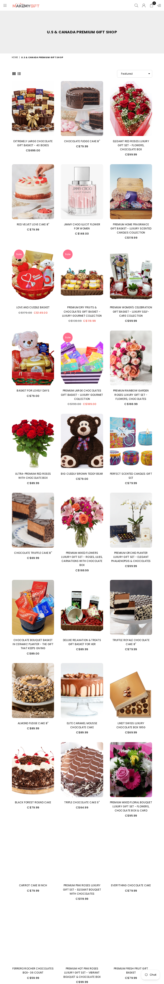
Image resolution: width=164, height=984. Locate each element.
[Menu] (5, 5)
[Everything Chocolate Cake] (131, 852)
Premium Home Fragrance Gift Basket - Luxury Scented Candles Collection (130, 228)
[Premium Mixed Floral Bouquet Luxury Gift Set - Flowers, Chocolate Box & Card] (131, 769)
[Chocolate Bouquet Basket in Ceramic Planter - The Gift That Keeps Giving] (33, 607)
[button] (151, 5)
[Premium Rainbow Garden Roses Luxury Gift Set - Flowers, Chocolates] (131, 358)
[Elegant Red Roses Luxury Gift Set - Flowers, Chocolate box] (131, 108)
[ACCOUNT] (144, 5)
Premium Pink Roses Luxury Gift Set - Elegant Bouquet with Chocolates (82, 889)
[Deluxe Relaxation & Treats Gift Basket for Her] (82, 607)
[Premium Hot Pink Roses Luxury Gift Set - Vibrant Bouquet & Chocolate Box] (82, 936)
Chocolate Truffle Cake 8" (33, 553)
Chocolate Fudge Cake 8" (82, 141)
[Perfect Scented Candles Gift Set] (131, 441)
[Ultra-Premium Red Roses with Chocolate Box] (33, 441)
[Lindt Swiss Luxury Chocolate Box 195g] (131, 690)
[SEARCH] (136, 5)
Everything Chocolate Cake (131, 885)
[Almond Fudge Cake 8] (33, 690)
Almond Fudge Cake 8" (33, 723)
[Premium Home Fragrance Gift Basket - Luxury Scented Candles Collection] (131, 191)
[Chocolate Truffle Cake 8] (33, 520)
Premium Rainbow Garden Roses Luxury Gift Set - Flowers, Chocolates (131, 394)
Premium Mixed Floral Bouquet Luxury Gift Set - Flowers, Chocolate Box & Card (131, 806)
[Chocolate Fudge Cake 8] (82, 108)
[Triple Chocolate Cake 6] (82, 769)
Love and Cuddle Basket (33, 307)
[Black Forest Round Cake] (33, 769)
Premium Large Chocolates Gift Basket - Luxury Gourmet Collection (82, 394)
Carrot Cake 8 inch (33, 885)
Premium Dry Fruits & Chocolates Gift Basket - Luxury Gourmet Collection (82, 311)
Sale (19, 254)
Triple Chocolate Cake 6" (82, 802)
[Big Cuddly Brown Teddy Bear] (82, 441)
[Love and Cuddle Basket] (33, 274)
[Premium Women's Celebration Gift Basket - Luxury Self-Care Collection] (131, 274)
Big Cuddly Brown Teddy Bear (82, 474)
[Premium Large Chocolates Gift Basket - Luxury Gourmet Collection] (82, 358)
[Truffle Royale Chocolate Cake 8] (131, 607)
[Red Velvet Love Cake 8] (33, 191)
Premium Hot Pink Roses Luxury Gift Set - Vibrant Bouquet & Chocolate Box (82, 972)
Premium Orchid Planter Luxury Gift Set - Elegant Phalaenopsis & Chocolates (131, 557)
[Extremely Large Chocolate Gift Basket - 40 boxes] (33, 108)
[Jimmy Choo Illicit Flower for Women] (82, 191)
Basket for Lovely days (33, 390)
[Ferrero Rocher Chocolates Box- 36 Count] (33, 936)
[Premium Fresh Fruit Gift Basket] (131, 936)
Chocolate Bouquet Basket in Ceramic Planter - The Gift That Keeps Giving (33, 644)
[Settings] (158, 5)
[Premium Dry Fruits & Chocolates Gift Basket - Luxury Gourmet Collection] (82, 274)
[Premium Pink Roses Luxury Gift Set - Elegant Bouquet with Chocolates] (82, 852)
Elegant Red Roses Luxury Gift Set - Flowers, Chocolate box (131, 145)
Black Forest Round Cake (33, 802)
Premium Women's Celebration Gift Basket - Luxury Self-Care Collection (131, 311)
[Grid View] (14, 73)
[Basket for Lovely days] (33, 358)
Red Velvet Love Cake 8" (33, 224)
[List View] (19, 73)
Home (15, 57)
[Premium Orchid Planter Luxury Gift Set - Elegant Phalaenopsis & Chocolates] (131, 520)
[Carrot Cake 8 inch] (33, 852)
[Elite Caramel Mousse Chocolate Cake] (82, 690)
